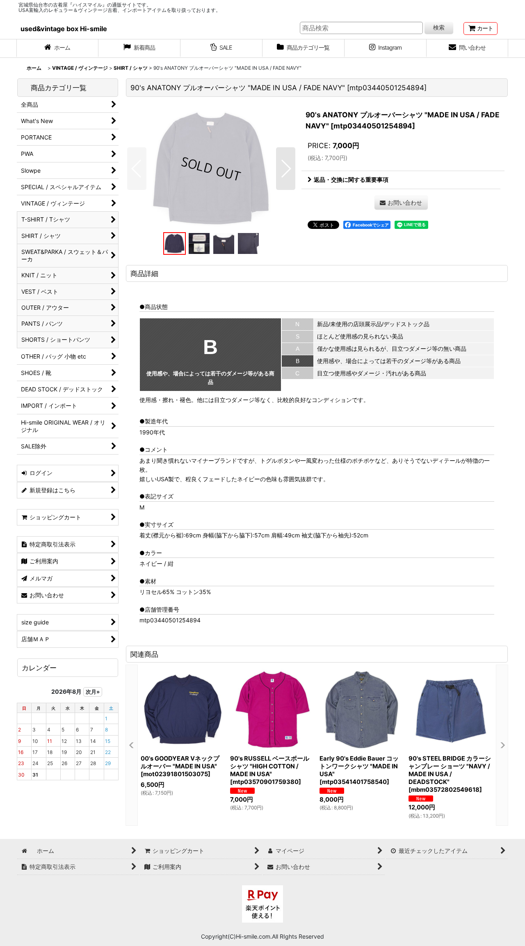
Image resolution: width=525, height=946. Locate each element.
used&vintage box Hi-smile (64, 29)
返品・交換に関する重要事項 (351, 179)
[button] (136, 168)
